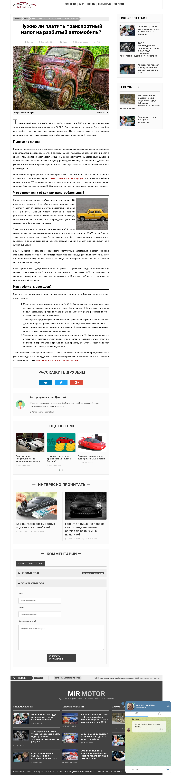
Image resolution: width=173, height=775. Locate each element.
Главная (18, 18)
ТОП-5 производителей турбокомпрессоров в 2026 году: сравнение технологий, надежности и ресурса (139, 49)
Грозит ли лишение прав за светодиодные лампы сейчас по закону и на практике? (84, 529)
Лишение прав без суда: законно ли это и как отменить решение (149, 30)
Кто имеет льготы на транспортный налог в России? (59, 458)
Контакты (119, 4)
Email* (21, 607)
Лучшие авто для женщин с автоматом (147, 119)
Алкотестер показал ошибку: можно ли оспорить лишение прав (148, 69)
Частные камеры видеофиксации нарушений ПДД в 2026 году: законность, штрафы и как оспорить (140, 101)
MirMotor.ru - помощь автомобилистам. (39, 772)
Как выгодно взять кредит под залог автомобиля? (35, 525)
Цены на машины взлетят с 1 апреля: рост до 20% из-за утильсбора (94, 736)
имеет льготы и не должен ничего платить (56, 360)
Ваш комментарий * (28, 621)
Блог (26, 18)
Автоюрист (70, 4)
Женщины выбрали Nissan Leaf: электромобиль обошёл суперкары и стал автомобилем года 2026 (94, 718)
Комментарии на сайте (30, 564)
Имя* (20, 594)
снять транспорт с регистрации (66, 178)
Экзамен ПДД (104, 4)
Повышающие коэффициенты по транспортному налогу (28, 458)
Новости (91, 4)
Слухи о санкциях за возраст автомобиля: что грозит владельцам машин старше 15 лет (95, 754)
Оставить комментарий (93, 573)
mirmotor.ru (49, 412)
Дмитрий (30, 42)
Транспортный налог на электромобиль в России (91, 457)
